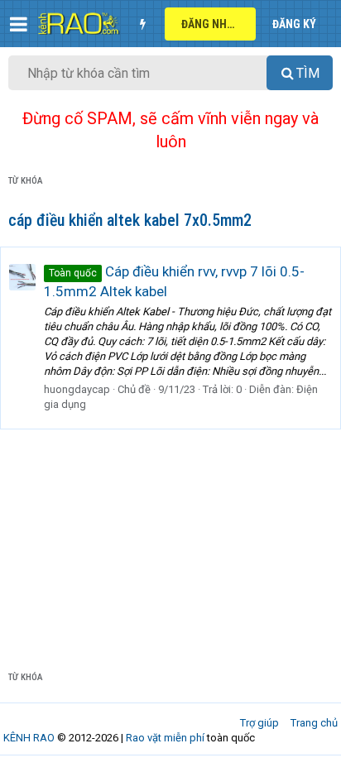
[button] (18, 24)
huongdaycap (77, 389)
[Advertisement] (170, 537)
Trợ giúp (259, 723)
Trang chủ (314, 723)
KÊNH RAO (29, 737)
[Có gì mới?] (142, 24)
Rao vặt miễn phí (165, 737)
